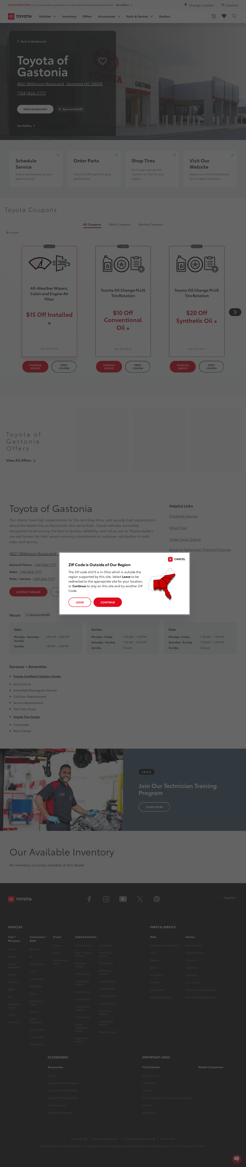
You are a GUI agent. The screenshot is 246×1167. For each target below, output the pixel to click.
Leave (80, 602)
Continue (108, 602)
